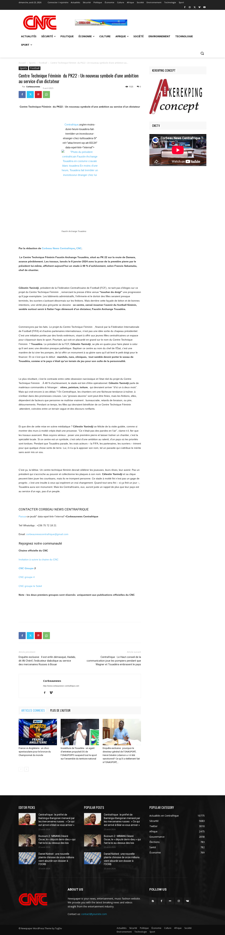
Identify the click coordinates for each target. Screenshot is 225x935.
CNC (79, 248)
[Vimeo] (199, 7)
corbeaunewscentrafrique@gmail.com (47, 534)
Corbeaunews (33, 86)
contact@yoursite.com (94, 914)
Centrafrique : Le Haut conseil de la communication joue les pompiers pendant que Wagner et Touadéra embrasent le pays (114, 660)
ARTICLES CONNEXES (33, 710)
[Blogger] (152, 901)
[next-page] (26, 769)
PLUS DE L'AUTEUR (60, 710)
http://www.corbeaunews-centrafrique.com (61, 686)
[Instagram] (190, 7)
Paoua (22, 516)
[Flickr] (170, 901)
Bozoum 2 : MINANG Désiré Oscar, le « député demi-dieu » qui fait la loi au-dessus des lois (56, 839)
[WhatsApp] (46, 94)
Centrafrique (72, 124)
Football (43, 62)
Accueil (22, 62)
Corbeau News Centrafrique (58, 248)
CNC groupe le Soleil (30, 586)
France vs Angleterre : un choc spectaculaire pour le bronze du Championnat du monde (35, 751)
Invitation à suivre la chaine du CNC (38, 559)
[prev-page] (21, 769)
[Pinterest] (38, 94)
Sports (32, 62)
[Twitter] (195, 7)
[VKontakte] (187, 901)
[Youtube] (204, 7)
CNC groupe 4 (27, 577)
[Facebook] (185, 7)
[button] (202, 53)
